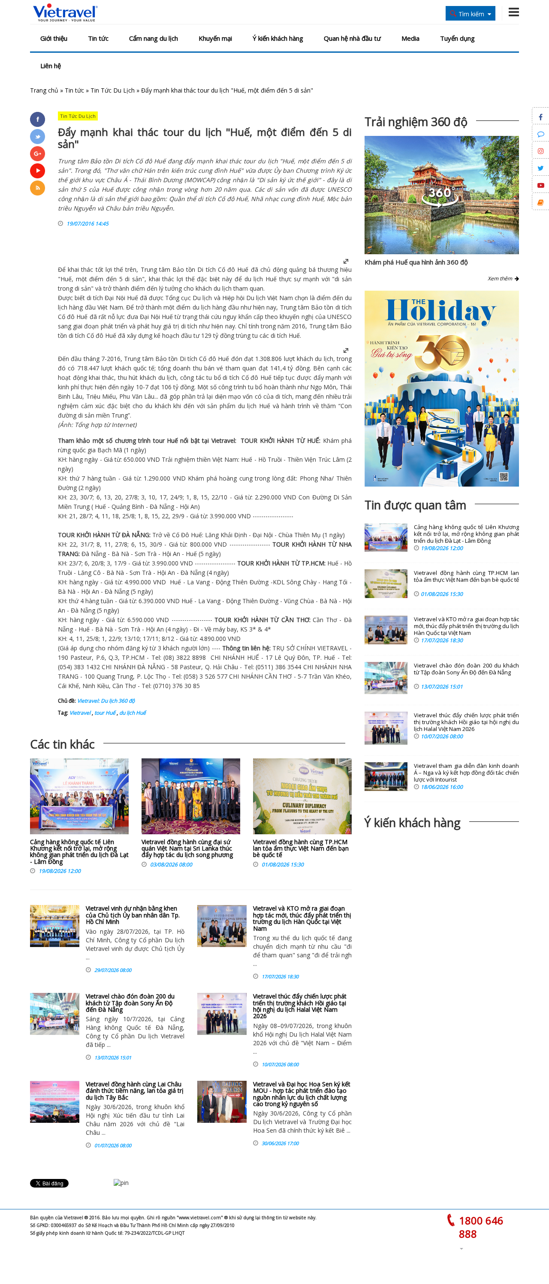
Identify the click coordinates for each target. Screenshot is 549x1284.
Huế (242, 269)
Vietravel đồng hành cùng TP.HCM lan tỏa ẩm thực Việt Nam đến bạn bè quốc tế (301, 848)
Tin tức (98, 38)
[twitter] (37, 136)
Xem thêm (501, 278)
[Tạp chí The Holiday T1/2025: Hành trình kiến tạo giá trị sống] (442, 389)
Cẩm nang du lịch (153, 38)
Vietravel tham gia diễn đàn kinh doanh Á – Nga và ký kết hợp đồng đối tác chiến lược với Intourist (466, 772)
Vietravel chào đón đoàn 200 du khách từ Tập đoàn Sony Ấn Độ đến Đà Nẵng (130, 1002)
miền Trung (112, 415)
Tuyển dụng (457, 38)
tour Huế (104, 712)
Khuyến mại (215, 38)
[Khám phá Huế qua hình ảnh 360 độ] (440, 205)
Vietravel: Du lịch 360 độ (106, 700)
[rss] (37, 187)
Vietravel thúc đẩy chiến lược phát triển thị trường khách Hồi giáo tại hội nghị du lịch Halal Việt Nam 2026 (300, 1006)
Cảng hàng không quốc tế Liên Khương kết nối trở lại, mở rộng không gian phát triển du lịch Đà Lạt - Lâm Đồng (79, 852)
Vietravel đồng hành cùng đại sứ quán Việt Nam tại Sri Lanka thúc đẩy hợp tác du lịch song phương (187, 848)
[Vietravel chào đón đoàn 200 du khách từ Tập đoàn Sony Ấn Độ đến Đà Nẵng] (54, 1014)
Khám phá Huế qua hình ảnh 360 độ (416, 262)
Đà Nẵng (162, 506)
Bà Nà (120, 554)
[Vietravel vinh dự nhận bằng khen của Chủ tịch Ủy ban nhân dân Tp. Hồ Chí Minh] (54, 926)
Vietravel (223, 440)
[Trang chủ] (65, 13)
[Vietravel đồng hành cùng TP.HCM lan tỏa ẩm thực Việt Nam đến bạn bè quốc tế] (302, 798)
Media (410, 38)
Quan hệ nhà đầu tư (352, 38)
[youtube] (37, 170)
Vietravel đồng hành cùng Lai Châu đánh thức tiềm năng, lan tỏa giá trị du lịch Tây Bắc (135, 1090)
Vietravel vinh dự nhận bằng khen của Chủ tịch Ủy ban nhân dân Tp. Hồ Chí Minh (133, 915)
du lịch (247, 406)
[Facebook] (37, 119)
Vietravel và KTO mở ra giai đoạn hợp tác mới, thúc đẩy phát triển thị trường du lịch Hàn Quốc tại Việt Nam (302, 918)
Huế (263, 406)
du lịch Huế (132, 712)
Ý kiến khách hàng (278, 38)
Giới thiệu (53, 38)
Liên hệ (50, 65)
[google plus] (37, 153)
